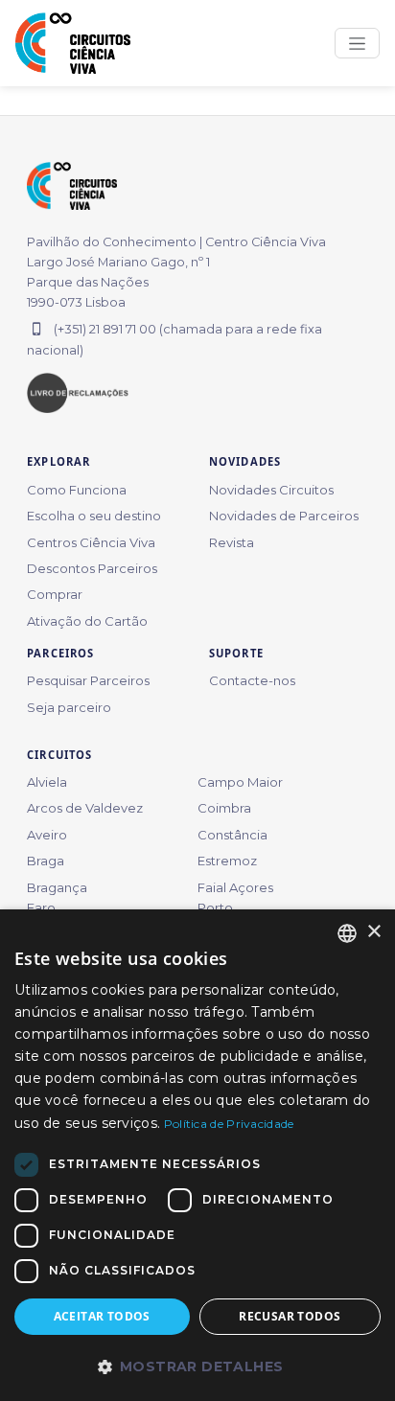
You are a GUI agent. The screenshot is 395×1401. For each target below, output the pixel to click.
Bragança (57, 887)
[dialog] (197, 1155)
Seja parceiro (69, 707)
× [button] (373, 932)
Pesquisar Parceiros (88, 680)
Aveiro (47, 834)
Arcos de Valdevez (85, 807)
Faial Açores (235, 887)
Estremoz (227, 860)
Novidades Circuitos (271, 489)
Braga (45, 860)
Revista (231, 542)
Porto (215, 907)
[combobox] (347, 933)
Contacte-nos (252, 680)
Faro (41, 907)
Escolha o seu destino (94, 515)
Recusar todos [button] (289, 1316)
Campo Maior (240, 782)
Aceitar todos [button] (102, 1316)
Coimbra (224, 807)
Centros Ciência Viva (91, 542)
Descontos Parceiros (92, 568)
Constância (232, 834)
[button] (197, 1367)
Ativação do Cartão (87, 621)
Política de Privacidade (229, 1123)
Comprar (54, 594)
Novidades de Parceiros (284, 515)
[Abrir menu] (357, 43)
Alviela (47, 782)
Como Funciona (77, 489)
